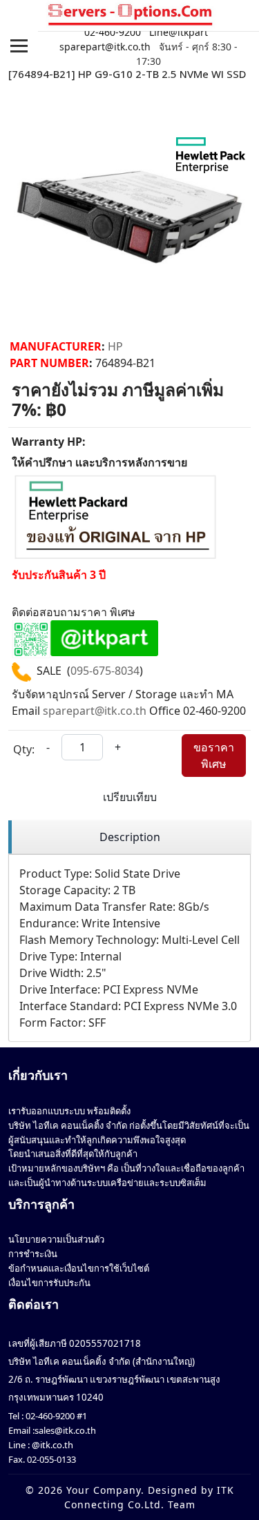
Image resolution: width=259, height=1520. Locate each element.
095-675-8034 (105, 670)
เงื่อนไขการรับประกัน (49, 1282)
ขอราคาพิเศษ (213, 755)
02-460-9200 (112, 32)
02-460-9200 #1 (55, 1416)
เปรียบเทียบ (130, 797)
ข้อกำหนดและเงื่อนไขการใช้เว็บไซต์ (78, 1268)
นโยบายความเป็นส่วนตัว (56, 1239)
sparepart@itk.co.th (105, 46)
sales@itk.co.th (65, 1430)
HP (115, 346)
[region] (129, 837)
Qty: (24, 749)
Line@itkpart (178, 32)
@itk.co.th (51, 1445)
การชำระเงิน (32, 1253)
